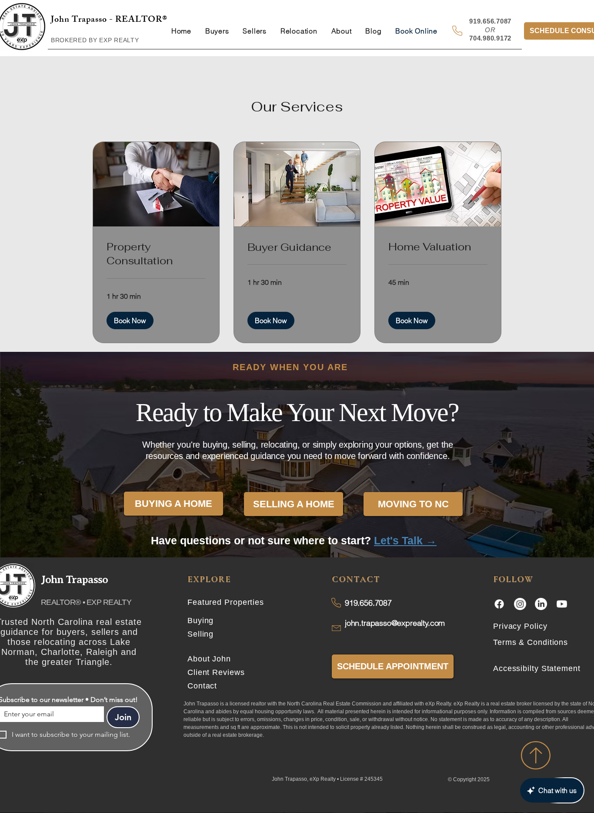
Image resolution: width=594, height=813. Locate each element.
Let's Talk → (405, 540)
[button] (130, 320)
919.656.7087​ (368, 603)
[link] (156, 254)
